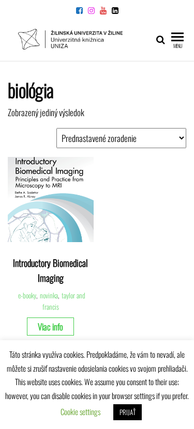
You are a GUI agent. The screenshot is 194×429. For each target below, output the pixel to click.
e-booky (27, 295)
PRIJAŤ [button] (128, 412)
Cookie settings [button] (80, 411)
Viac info (50, 326)
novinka (49, 295)
